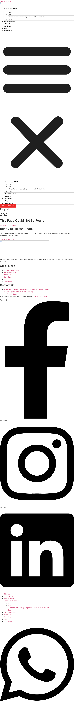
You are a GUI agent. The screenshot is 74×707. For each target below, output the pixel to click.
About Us (7, 24)
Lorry (10, 12)
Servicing (7, 26)
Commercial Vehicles (11, 9)
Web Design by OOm (41, 296)
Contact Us (8, 30)
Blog (5, 28)
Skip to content (5, 1)
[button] (37, 106)
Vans (10, 14)
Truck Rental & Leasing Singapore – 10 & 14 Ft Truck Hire (27, 17)
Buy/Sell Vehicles (10, 21)
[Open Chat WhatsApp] (37, 706)
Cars (10, 19)
